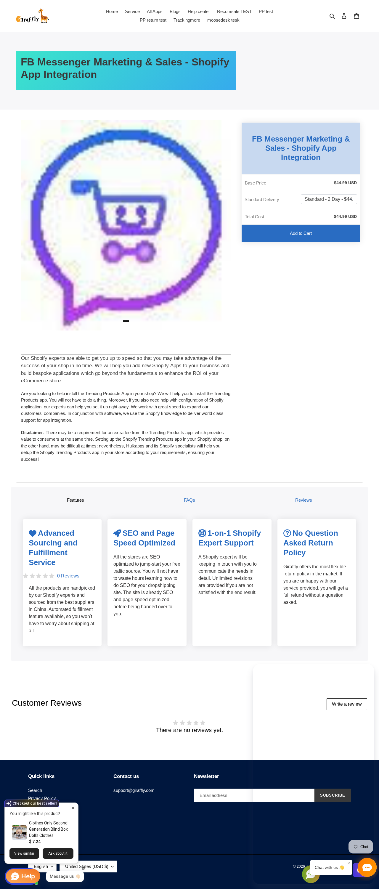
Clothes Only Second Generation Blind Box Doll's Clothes (48, 829)
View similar (24, 853)
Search (35, 790)
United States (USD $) (86, 866)
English (41, 866)
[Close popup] (73, 808)
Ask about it (58, 853)
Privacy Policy (42, 798)
